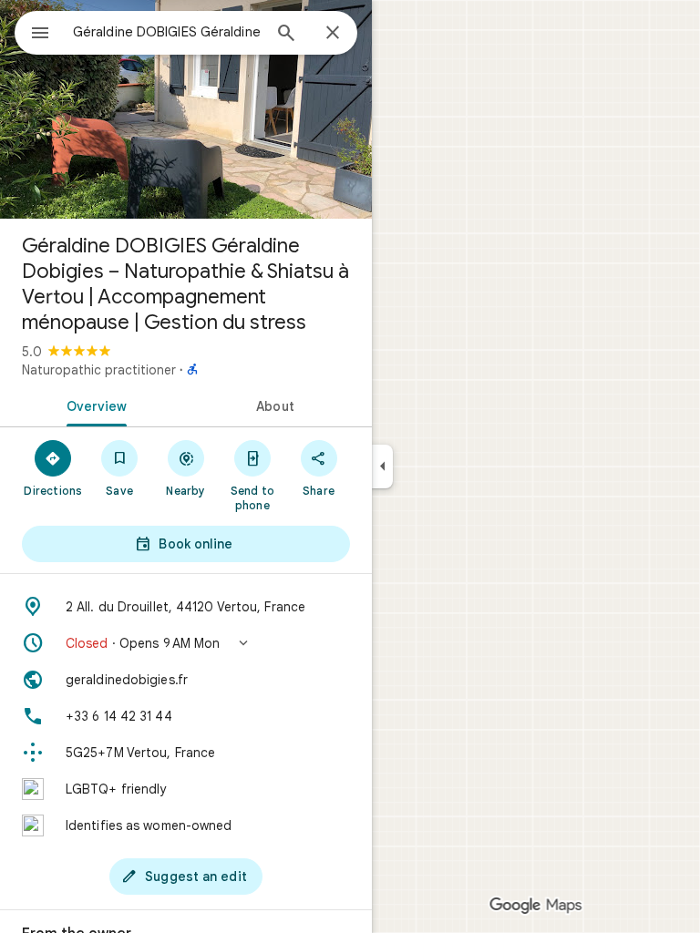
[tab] (93, 404)
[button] (186, 643)
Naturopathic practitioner (99, 370)
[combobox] (167, 32)
